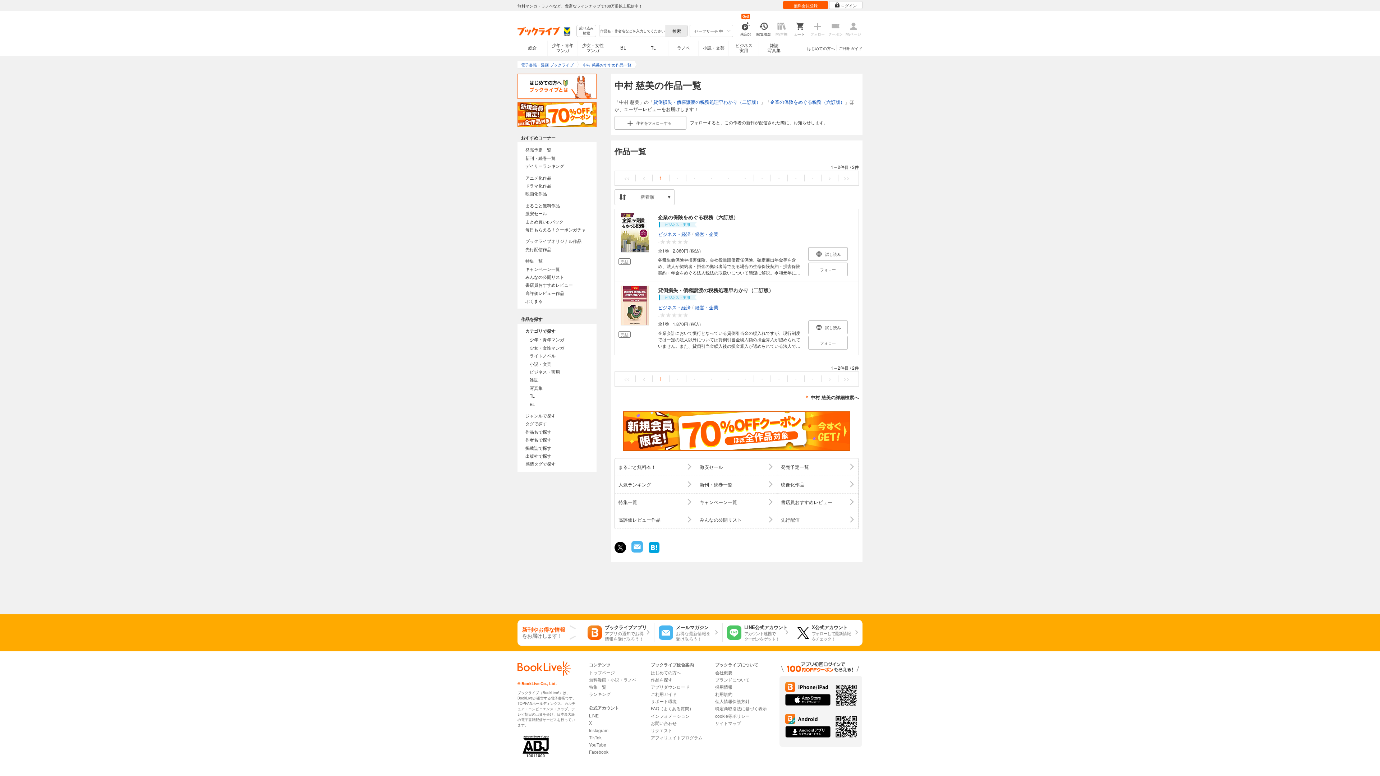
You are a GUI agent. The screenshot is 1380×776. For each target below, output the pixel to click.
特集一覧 (534, 261)
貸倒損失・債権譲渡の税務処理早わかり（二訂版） (707, 101)
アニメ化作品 (538, 178)
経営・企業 (706, 234)
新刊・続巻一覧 (540, 158)
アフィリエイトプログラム (677, 737)
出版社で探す (538, 456)
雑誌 (534, 380)
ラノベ (683, 48)
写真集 (536, 388)
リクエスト (661, 730)
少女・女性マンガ (593, 47)
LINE (594, 715)
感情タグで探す (540, 464)
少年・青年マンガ (563, 47)
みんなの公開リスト (544, 277)
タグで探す (536, 423)
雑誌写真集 (774, 47)
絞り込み (586, 30)
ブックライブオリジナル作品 (553, 241)
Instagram (598, 730)
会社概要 (723, 672)
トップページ (602, 672)
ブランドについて (732, 679)
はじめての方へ (821, 48)
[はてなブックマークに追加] (654, 552)
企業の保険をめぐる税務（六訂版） (807, 101)
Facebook (598, 752)
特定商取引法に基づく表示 (741, 708)
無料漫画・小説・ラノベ (612, 679)
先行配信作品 (538, 249)
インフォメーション (670, 716)
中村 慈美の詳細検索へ (835, 397)
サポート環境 (664, 701)
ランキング (600, 694)
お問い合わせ (664, 723)
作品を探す (661, 679)
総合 (532, 48)
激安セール (536, 213)
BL (623, 47)
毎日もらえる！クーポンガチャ (555, 229)
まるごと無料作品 (542, 205)
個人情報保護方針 (732, 701)
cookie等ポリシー (732, 716)
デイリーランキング (544, 166)
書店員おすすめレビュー (549, 285)
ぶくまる (534, 301)
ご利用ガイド (850, 48)
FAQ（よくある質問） (672, 708)
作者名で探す (538, 439)
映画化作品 (536, 193)
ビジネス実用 (744, 47)
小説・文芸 (713, 48)
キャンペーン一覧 (542, 269)
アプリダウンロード (670, 687)
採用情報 (723, 687)
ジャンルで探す (540, 415)
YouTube (597, 745)
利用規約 (723, 694)
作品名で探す (538, 432)
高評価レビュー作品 (544, 293)
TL (653, 48)
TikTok (595, 737)
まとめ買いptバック (544, 221)
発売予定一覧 (538, 150)
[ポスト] (620, 547)
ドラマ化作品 (538, 186)
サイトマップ (728, 723)
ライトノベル (543, 355)
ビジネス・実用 (545, 372)
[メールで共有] (636, 550)
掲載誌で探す (538, 448)
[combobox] (632, 31)
